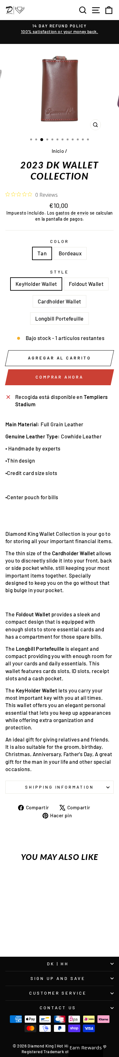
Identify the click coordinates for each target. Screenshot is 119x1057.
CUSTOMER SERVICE (58, 993)
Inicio (58, 151)
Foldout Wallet (86, 283)
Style (59, 271)
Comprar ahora (59, 377)
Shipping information (59, 787)
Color (59, 241)
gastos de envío (72, 213)
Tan (42, 253)
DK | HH (58, 963)
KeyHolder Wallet (36, 283)
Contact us (58, 1007)
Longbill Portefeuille (59, 318)
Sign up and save (57, 978)
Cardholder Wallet (59, 301)
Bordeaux (70, 253)
